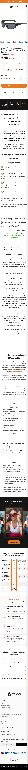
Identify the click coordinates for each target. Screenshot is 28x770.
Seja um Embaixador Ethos (7, 703)
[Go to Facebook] (10, 760)
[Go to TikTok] (17, 760)
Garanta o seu (14, 542)
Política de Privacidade (6, 718)
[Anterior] (2, 522)
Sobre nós (3, 721)
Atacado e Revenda (5, 705)
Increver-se (21, 744)
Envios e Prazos (5, 716)
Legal (2, 723)
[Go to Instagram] (13, 760)
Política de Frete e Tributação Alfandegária (11, 714)
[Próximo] (26, 522)
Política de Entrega (5, 712)
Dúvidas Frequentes (5, 707)
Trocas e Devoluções (6, 709)
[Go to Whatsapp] (15, 760)
